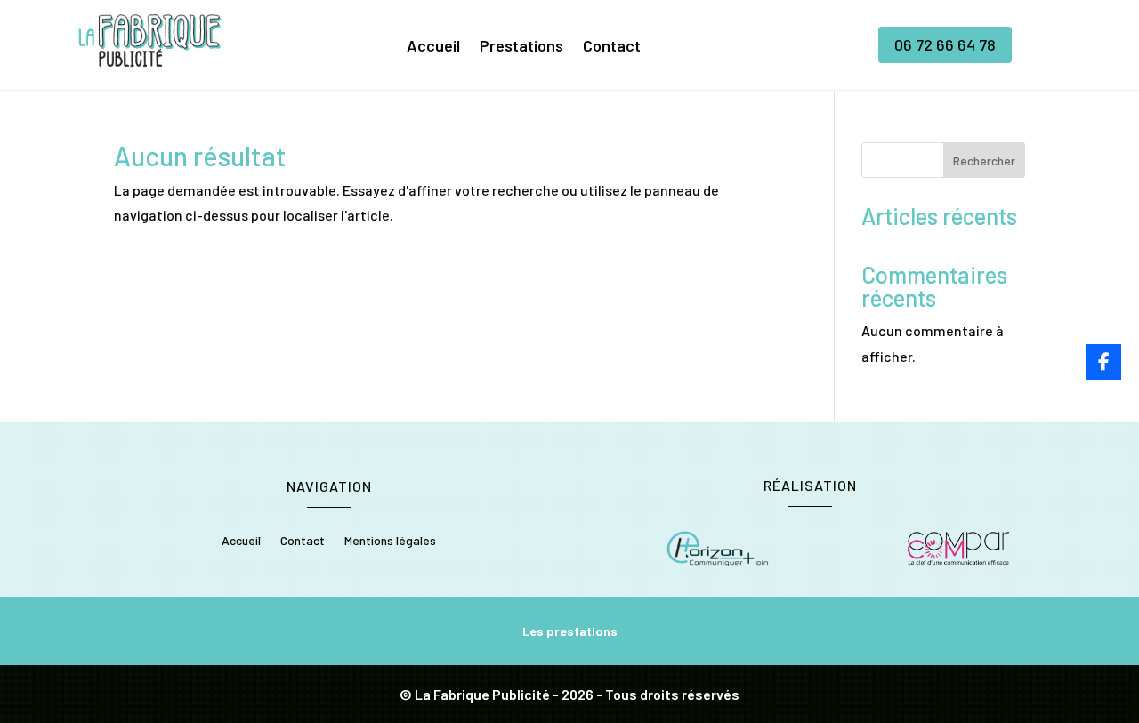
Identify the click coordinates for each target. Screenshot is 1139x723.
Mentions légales (390, 541)
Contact (612, 47)
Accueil (433, 47)
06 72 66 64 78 (945, 44)
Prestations (521, 47)
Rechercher (984, 160)
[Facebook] (1103, 362)
